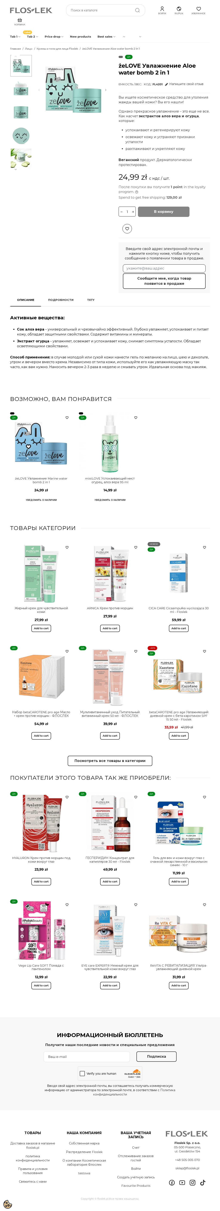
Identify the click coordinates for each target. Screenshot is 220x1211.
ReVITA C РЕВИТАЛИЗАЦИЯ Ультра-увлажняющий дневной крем (178, 967)
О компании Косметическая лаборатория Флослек (84, 1163)
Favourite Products (135, 1186)
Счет (135, 1148)
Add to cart (41, 628)
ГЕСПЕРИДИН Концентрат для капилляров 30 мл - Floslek (110, 860)
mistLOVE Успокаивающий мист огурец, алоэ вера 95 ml (110, 480)
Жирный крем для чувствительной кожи (41, 610)
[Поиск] (137, 10)
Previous (15, 56)
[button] (179, 10)
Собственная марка (84, 1143)
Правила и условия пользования (32, 1171)
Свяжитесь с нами (33, 1182)
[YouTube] (182, 1182)
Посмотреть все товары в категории (110, 761)
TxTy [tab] (91, 300)
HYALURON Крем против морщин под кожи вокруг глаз (41, 860)
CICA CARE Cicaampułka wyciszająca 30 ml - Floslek (179, 610)
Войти (136, 1169)
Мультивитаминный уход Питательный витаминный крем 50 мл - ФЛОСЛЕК (110, 714)
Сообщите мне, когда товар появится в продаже (164, 281)
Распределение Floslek (84, 1152)
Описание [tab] (25, 300)
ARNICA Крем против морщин (110, 608)
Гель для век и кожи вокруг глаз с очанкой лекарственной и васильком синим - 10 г (178, 861)
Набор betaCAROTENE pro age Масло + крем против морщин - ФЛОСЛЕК (41, 714)
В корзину (163, 212)
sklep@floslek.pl (187, 1168)
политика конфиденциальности (33, 1158)
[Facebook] (171, 1182)
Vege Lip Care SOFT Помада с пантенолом (41, 967)
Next (15, 169)
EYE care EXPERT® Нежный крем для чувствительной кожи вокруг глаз (109, 967)
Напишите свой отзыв (186, 84)
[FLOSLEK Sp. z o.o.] (31, 10)
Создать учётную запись (136, 1177)
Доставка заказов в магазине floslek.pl (32, 1145)
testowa (84, 1173)
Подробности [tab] (60, 300)
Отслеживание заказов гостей (136, 1158)
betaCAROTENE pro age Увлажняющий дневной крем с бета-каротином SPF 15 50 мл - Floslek (178, 715)
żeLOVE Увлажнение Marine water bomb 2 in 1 (41, 480)
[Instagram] (192, 1182)
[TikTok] (202, 1182)
